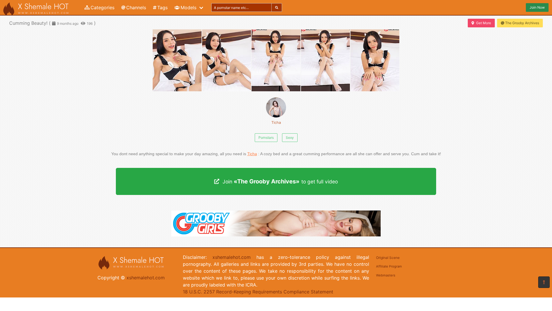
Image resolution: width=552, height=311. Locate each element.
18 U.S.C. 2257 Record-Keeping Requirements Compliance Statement (258, 292)
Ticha (276, 122)
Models (188, 7)
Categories (102, 7)
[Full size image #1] (226, 60)
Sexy (290, 137)
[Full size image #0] (177, 60)
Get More (483, 23)
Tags (162, 7)
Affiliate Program (389, 266)
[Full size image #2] (276, 60)
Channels (136, 7)
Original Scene (388, 257)
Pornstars (266, 137)
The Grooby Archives (522, 23)
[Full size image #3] (325, 60)
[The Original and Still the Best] (276, 235)
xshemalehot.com (145, 277)
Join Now (537, 7)
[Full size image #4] (374, 60)
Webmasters (385, 275)
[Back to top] (544, 282)
